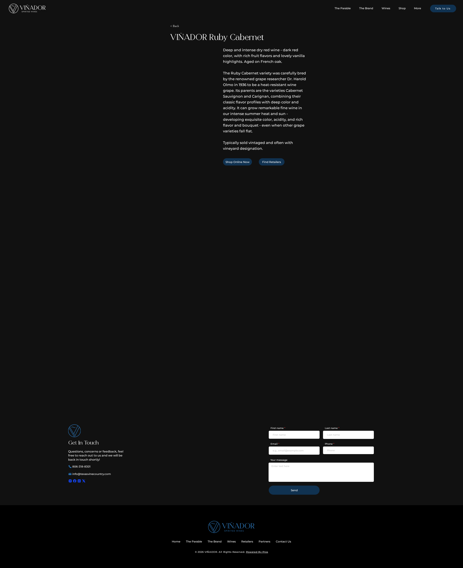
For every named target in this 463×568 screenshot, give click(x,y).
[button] (387, 8)
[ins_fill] (70, 481)
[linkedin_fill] (79, 481)
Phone (329, 444)
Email (274, 444)
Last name (331, 428)
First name (277, 428)
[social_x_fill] (84, 481)
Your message (278, 460)
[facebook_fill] (75, 481)
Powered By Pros (257, 551)
